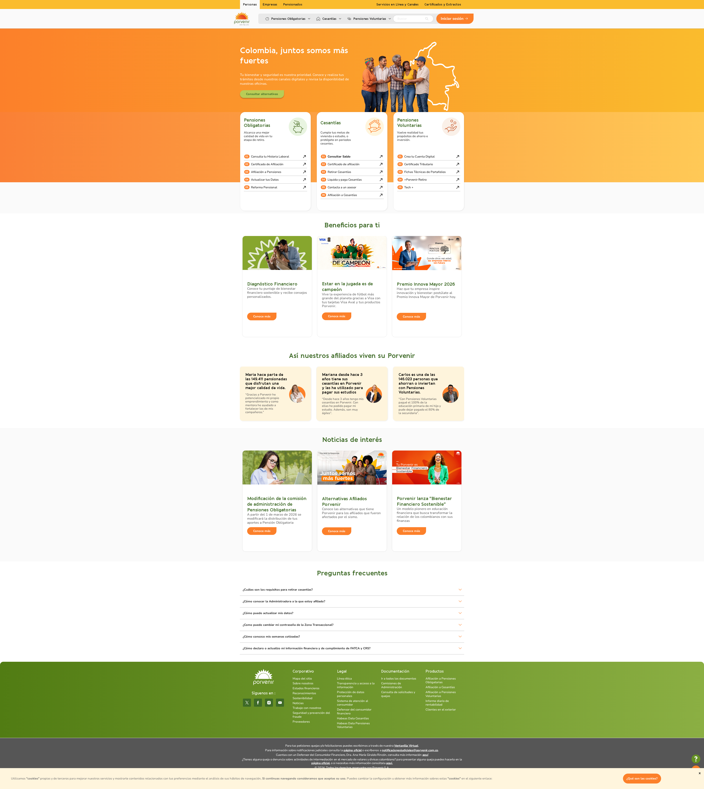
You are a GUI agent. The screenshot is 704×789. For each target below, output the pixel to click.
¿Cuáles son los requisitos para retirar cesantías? (278, 590)
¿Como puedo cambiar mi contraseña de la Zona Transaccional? (288, 625)
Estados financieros (306, 688)
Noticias (298, 703)
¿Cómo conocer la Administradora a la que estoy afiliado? (284, 601)
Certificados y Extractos (442, 4)
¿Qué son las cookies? (642, 779)
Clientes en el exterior (441, 710)
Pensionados (292, 4)
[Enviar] (427, 19)
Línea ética (344, 679)
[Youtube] (280, 703)
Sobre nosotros (303, 683)
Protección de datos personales (350, 694)
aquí (425, 755)
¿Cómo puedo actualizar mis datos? (268, 613)
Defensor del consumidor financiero (354, 711)
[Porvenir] (263, 677)
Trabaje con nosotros (307, 708)
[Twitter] (247, 703)
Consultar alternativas (262, 94)
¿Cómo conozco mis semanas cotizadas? (271, 637)
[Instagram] (269, 703)
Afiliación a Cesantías (440, 687)
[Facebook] (258, 703)
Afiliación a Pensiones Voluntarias (441, 694)
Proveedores (301, 722)
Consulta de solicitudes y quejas (398, 694)
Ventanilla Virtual (406, 746)
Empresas (270, 4)
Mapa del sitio (302, 679)
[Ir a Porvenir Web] (242, 18)
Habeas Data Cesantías (353, 718)
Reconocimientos (304, 693)
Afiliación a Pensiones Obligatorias (441, 680)
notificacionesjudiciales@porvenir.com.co (410, 750)
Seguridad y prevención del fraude (311, 715)
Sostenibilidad (302, 698)
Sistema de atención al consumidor (352, 703)
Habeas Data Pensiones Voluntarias (353, 725)
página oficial (353, 750)
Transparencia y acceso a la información (356, 685)
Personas (250, 4)
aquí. (389, 763)
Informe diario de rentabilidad (437, 703)
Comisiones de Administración (391, 685)
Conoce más (261, 316)
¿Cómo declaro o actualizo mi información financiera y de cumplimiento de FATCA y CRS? (307, 648)
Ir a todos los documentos (398, 679)
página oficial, (320, 763)
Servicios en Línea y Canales (397, 4)
